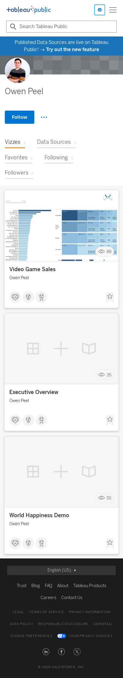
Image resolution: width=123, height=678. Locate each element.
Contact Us (71, 597)
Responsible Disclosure (63, 624)
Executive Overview (34, 392)
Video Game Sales (32, 269)
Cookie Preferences (31, 636)
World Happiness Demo (39, 515)
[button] (46, 651)
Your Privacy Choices (91, 636)
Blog (35, 585)
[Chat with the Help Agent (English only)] (99, 9)
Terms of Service (46, 612)
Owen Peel (19, 277)
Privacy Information (90, 612)
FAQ (48, 585)
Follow (19, 117)
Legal (18, 612)
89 (109, 251)
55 (109, 497)
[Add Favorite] (110, 297)
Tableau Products (89, 585)
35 (109, 374)
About (62, 585)
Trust (22, 585)
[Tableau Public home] (29, 10)
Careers (48, 597)
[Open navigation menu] (112, 10)
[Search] (12, 26)
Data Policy (21, 624)
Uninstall (103, 624)
